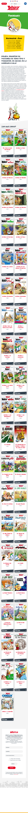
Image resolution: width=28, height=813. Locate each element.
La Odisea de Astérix (7, 652)
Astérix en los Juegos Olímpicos (20, 267)
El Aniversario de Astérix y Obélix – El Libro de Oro (20, 446)
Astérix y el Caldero (7, 356)
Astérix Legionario (20, 296)
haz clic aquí (16, 774)
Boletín (4, 3)
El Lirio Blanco (20, 504)
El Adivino (7, 444)
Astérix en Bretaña (20, 177)
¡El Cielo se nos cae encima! (7, 148)
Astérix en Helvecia (20, 207)
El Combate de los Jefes (7, 475)
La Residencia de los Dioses (20, 652)
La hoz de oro (20, 622)
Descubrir (4, 156)
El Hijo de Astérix (7, 504)
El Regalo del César (7, 563)
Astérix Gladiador (7, 296)
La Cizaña (20, 563)
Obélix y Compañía (7, 711)
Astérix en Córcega (7, 207)
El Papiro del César (20, 534)
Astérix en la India (7, 266)
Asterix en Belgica (7, 177)
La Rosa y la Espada (7, 682)
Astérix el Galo (20, 148)
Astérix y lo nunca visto (7, 386)
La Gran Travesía (7, 593)
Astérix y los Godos (20, 386)
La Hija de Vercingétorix (7, 623)
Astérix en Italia (20, 237)
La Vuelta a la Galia (20, 682)
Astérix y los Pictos (20, 415)
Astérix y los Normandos (7, 415)
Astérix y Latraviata (20, 356)
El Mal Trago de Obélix (7, 534)
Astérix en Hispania (7, 237)
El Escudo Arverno (20, 474)
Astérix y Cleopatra (20, 326)
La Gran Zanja (20, 593)
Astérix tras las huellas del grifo (7, 326)
